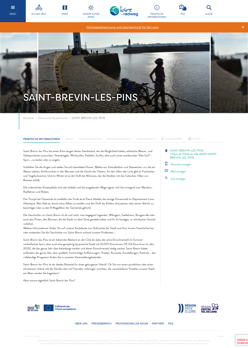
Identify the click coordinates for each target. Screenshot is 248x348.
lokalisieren (171, 139)
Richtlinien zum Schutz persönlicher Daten (87, 341)
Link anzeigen (175, 179)
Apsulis (221, 336)
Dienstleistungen (119, 139)
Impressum (43, 341)
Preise (69, 139)
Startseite (28, 118)
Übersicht (57, 341)
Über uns (81, 323)
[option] (122, 27)
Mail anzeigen (175, 171)
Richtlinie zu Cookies (123, 341)
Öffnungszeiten (90, 139)
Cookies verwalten (147, 341)
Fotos (194, 139)
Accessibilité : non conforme (175, 341)
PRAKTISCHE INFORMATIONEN (41, 139)
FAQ (170, 323)
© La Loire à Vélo (31, 336)
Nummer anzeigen (177, 164)
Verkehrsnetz (145, 139)
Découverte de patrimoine (53, 118)
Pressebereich (101, 323)
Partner (158, 323)
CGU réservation (201, 341)
